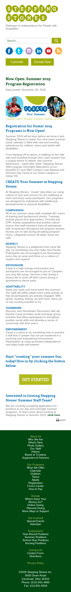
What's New (35, 442)
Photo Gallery (35, 445)
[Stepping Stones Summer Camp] (35, 379)
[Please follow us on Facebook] (9, 51)
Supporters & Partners (35, 457)
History (35, 451)
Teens (35, 476)
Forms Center (35, 485)
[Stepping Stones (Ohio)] (32, 13)
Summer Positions (35, 537)
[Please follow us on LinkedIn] (38, 51)
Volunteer (35, 524)
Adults (35, 479)
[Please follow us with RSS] (58, 51)
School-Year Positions (36, 540)
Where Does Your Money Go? (35, 500)
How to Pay (35, 489)
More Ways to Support (35, 511)
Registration (35, 482)
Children (35, 473)
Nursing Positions (35, 543)
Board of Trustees (35, 454)
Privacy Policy (35, 563)
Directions (35, 556)
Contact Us (35, 550)
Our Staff (35, 448)
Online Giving (35, 505)
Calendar (17, 62)
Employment (35, 530)
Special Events (35, 521)
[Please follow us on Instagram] (29, 51)
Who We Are (35, 439)
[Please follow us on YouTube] (48, 51)
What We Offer (35, 467)
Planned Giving (36, 508)
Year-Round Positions (35, 534)
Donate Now (42, 62)
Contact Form (35, 553)
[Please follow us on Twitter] (19, 51)
